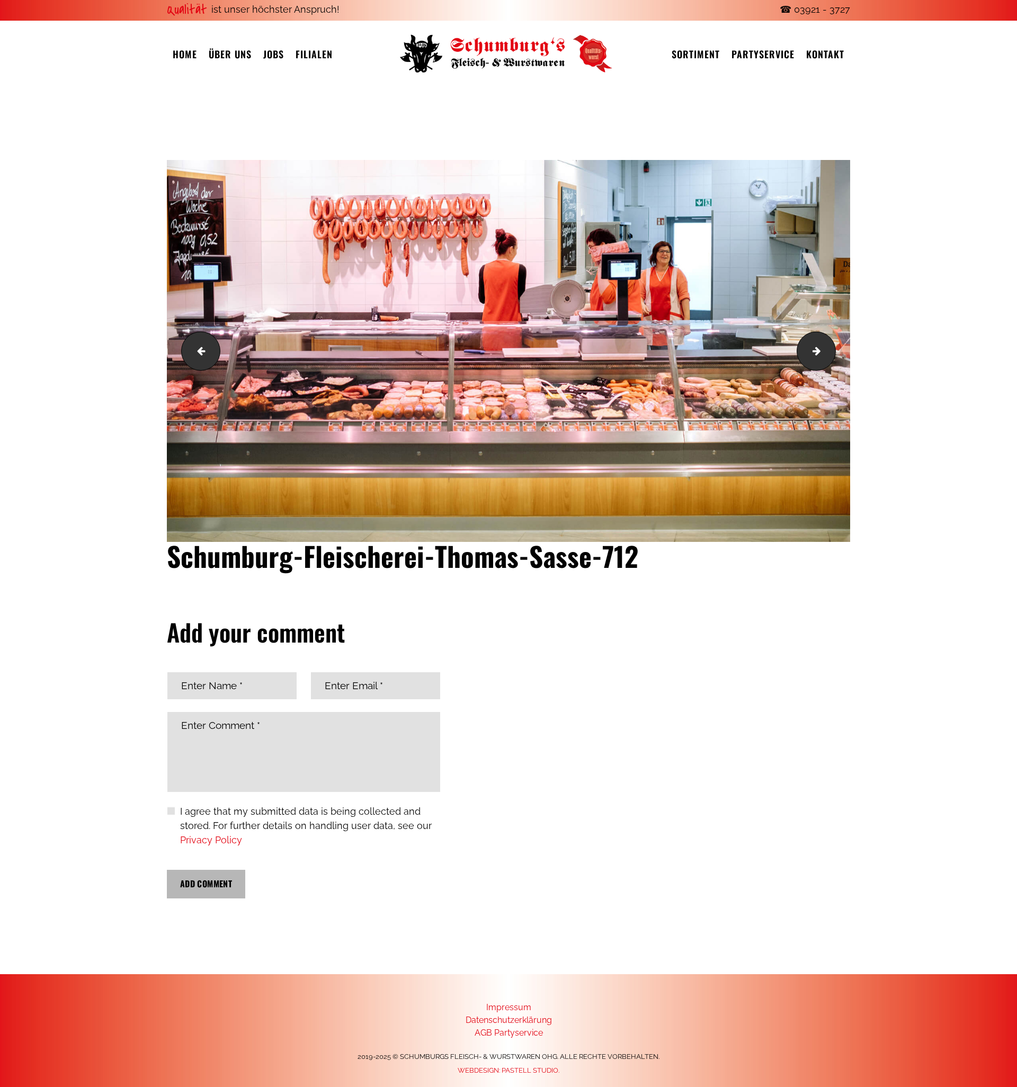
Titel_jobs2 (831, 350)
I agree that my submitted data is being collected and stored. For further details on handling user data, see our (306, 825)
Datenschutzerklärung (509, 1020)
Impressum (508, 1007)
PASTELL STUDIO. (530, 1070)
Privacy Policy (211, 839)
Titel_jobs (196, 350)
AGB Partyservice (509, 1033)
